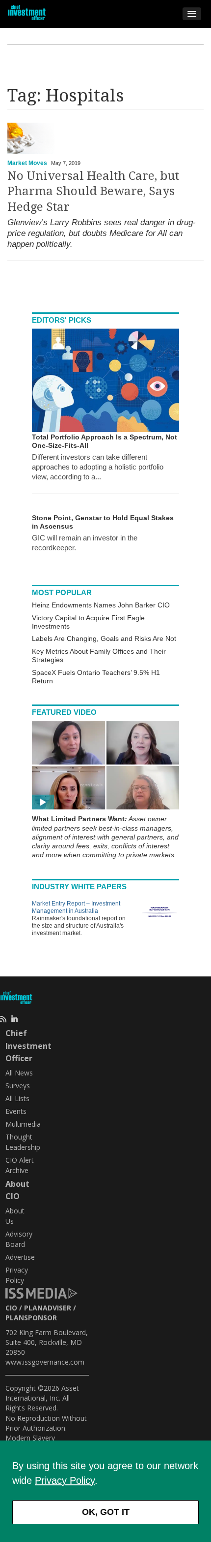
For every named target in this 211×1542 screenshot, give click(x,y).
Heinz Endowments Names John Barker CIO (101, 605)
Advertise (20, 1257)
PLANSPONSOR (31, 1317)
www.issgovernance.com (44, 1362)
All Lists (17, 1098)
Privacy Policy (65, 1480)
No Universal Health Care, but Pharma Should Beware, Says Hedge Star (93, 191)
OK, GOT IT (106, 1512)
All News (19, 1072)
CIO (11, 1307)
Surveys (17, 1085)
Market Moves (27, 163)
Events (15, 1111)
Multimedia (23, 1124)
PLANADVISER (47, 1307)
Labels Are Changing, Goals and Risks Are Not (104, 638)
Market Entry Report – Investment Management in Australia (76, 907)
